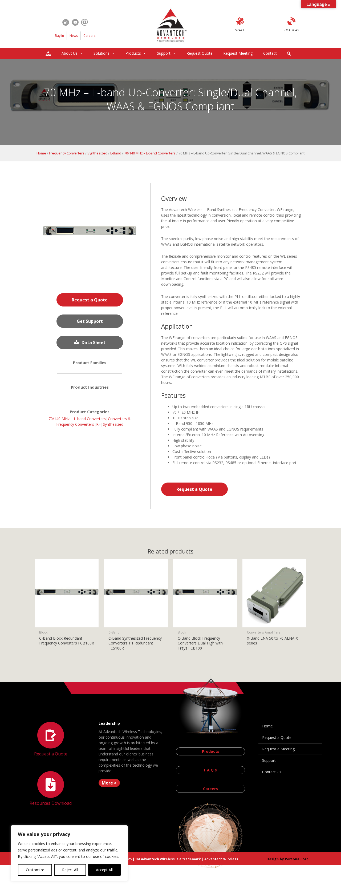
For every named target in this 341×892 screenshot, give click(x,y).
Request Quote (199, 53)
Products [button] (133, 53)
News (74, 35)
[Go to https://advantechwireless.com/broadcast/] (291, 25)
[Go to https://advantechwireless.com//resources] (50, 789)
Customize (35, 869)
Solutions (101, 53)
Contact (270, 53)
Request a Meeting (278, 748)
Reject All (70, 869)
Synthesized (97, 153)
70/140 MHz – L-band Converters (150, 153)
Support (163, 53)
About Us (70, 53)
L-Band (115, 153)
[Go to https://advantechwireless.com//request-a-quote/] (50, 739)
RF (98, 424)
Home (41, 153)
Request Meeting (238, 53)
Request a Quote (276, 737)
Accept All (104, 869)
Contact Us (271, 771)
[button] (289, 54)
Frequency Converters (66, 153)
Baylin (59, 35)
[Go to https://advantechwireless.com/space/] (240, 25)
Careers (89, 35)
